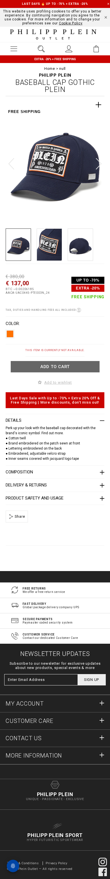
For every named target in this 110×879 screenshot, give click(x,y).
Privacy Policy (56, 863)
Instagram (102, 862)
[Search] (41, 48)
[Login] (69, 48)
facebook (102, 872)
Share (19, 516)
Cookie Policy (71, 23)
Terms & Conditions (23, 863)
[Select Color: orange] (10, 333)
